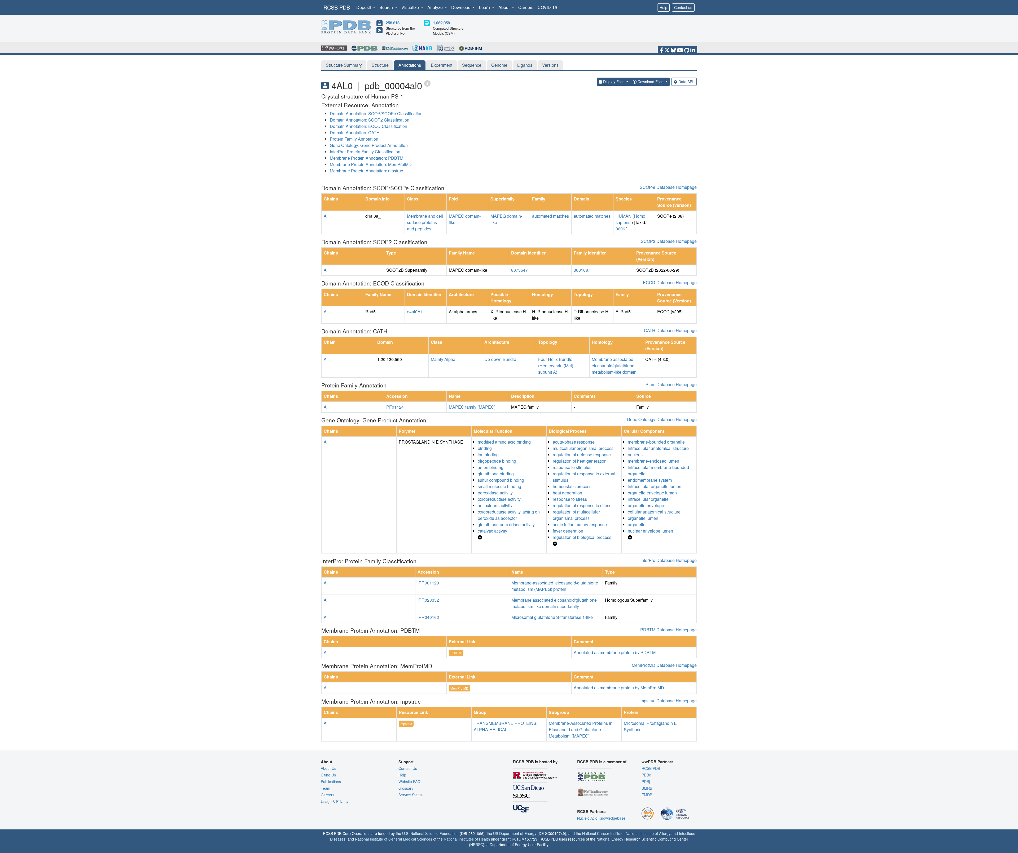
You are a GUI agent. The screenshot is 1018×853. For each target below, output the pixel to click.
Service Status (410, 794)
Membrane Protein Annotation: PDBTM (366, 158)
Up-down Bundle (500, 359)
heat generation (567, 493)
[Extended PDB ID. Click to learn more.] (427, 83)
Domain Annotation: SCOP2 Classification (369, 120)
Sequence (471, 65)
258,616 (393, 23)
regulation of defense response (582, 455)
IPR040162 (428, 617)
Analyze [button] (435, 7)
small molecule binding (499, 486)
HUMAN (623, 216)
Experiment (441, 65)
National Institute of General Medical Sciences (393, 839)
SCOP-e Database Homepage (668, 187)
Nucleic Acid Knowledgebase (601, 818)
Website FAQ (409, 781)
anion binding (490, 467)
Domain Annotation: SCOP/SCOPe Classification (376, 113)
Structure (380, 65)
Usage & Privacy (334, 801)
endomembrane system (650, 480)
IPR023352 (428, 600)
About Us (328, 768)
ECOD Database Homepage (670, 282)
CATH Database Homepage (670, 330)
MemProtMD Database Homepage (664, 665)
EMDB (647, 794)
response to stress (570, 499)
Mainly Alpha (443, 359)
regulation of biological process (582, 537)
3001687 (582, 270)
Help (663, 7)
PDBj (646, 781)
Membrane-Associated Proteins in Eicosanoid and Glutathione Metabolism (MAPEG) (580, 729)
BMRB (647, 788)
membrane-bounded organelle (656, 442)
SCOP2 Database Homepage (669, 241)
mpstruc (406, 723)
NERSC (476, 844)
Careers (525, 7)
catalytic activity (492, 531)
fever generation (568, 531)
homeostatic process (572, 486)
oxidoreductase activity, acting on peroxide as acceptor (509, 515)
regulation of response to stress (582, 505)
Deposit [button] (364, 7)
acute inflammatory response (580, 524)
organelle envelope (646, 505)
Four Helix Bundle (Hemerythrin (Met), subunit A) (556, 365)
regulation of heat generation (580, 461)
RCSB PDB (336, 7)
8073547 (519, 270)
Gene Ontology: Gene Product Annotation (369, 145)
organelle (637, 524)
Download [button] (461, 7)
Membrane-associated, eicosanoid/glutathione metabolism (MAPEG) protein (554, 586)
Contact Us (407, 768)
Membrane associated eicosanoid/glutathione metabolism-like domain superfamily (554, 603)
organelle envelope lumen (652, 493)
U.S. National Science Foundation (430, 833)
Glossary (405, 788)
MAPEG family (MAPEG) (472, 407)
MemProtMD (459, 688)
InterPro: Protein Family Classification (365, 152)
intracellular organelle (648, 499)
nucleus (635, 455)
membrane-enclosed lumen (653, 461)
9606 (620, 229)
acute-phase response (574, 442)
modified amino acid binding (504, 442)
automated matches (550, 216)
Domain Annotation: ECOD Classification (368, 126)
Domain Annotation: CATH (355, 132)
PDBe (646, 775)
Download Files (650, 81)
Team (325, 788)
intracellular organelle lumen (654, 486)
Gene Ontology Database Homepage (662, 419)
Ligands (524, 65)
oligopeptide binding (497, 461)
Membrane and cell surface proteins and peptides (425, 222)
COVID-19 (547, 7)
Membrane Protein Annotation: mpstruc (366, 171)
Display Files (613, 81)
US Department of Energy (514, 833)
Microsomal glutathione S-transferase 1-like (552, 617)
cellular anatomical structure (654, 512)
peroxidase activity (495, 493)
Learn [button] (485, 7)
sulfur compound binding (501, 480)
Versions (550, 65)
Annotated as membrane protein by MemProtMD (619, 688)
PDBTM (456, 652)
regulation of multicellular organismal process (576, 515)
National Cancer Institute (603, 833)
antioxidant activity (495, 505)
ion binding (488, 455)
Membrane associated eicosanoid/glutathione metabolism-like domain (614, 365)
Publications (331, 781)
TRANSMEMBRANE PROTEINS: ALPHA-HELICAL (505, 726)
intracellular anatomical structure (658, 448)
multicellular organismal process (583, 448)
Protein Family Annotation (354, 139)
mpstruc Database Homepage (668, 701)
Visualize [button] (410, 7)
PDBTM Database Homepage (668, 630)
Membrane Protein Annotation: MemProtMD (371, 164)
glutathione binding (496, 474)
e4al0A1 (415, 312)
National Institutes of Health (467, 839)
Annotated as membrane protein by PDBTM (615, 652)
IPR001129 (428, 583)
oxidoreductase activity (499, 499)
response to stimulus (572, 467)
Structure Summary (344, 65)
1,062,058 (441, 23)
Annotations (409, 65)
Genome (499, 65)
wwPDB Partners (657, 762)
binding (485, 448)
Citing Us (328, 775)
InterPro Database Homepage (668, 560)
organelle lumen (643, 518)
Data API (685, 81)
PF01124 (395, 407)
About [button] (504, 7)
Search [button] (386, 7)
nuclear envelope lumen (650, 531)
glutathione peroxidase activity (506, 524)
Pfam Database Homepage (671, 384)
